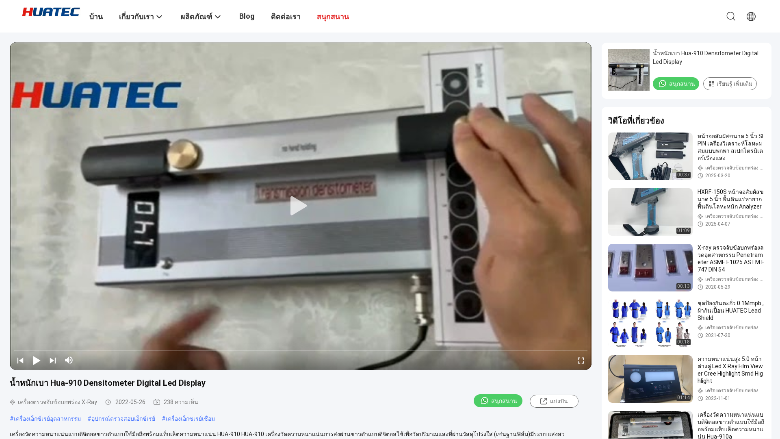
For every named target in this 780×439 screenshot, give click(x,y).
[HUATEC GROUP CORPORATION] (50, 11)
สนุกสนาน (504, 401)
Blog (247, 16)
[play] (300, 206)
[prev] (20, 360)
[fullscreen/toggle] (581, 360)
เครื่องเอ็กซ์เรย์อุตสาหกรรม (47, 418)
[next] (53, 360)
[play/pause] (36, 360)
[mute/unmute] (69, 360)
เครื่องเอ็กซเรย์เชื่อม (190, 418)
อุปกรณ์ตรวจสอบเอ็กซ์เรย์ (123, 418)
